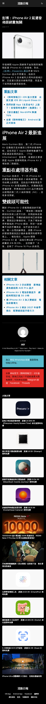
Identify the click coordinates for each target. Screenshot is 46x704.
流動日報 (23, 3)
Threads (26, 383)
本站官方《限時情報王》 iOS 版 (25, 373)
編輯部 (36, 694)
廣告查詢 (12, 697)
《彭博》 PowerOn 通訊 (15, 70)
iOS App (8, 694)
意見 (18, 697)
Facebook (15, 383)
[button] (3, 3)
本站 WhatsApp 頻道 (20, 359)
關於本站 (34, 697)
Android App (17, 694)
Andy (23, 344)
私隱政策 (26, 697)
